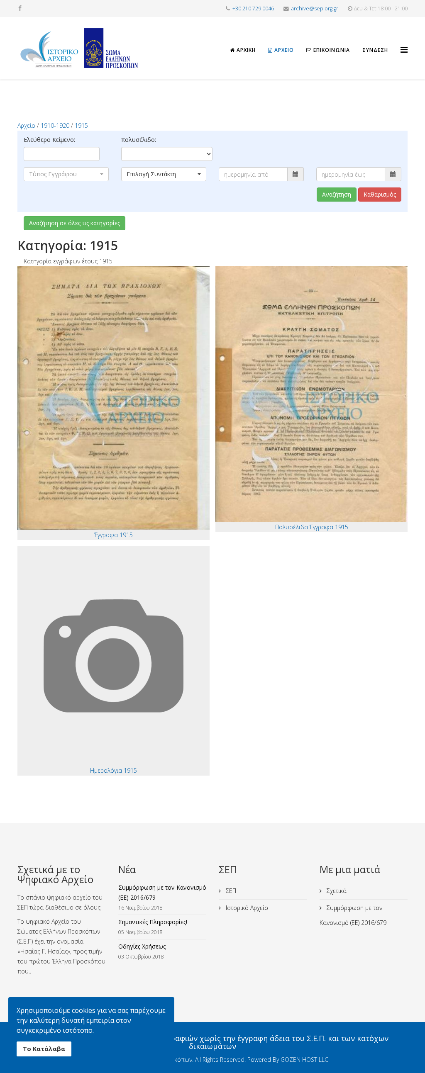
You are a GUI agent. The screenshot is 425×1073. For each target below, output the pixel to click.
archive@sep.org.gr (314, 8)
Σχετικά (336, 891)
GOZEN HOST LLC (304, 1059)
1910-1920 (55, 125)
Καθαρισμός (380, 194)
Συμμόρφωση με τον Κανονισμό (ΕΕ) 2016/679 (353, 915)
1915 (81, 125)
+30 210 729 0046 (253, 8)
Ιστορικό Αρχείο (246, 908)
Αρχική (245, 50)
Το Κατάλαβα (44, 1049)
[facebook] (20, 8)
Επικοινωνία (331, 50)
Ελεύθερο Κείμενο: (49, 140)
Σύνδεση (375, 50)
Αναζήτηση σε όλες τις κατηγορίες (74, 223)
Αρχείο (283, 50)
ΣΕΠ (230, 891)
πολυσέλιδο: (138, 140)
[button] (66, 174)
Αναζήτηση (336, 194)
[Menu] (404, 42)
